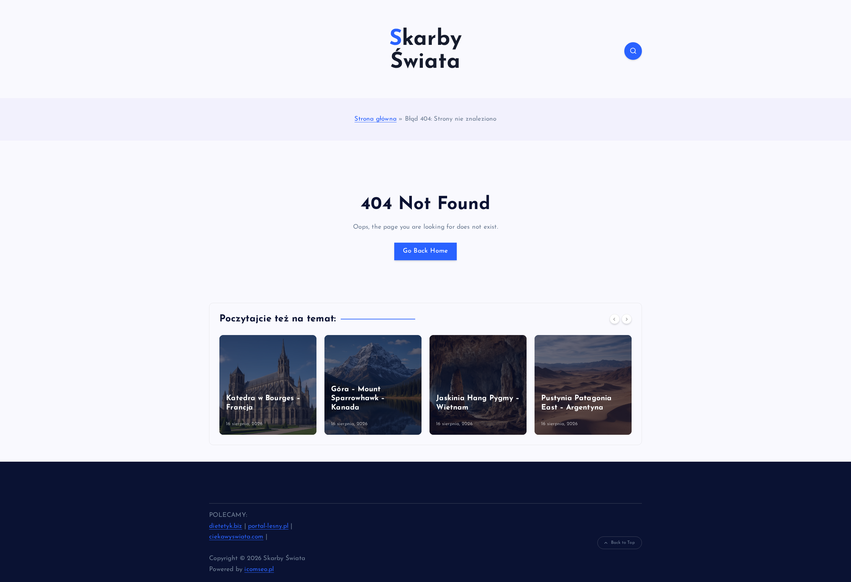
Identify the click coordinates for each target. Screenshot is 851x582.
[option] (267, 385)
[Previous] (615, 319)
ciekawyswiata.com (236, 537)
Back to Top (623, 542)
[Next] (627, 319)
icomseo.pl (259, 569)
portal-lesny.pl (268, 526)
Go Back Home (425, 251)
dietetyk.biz (225, 526)
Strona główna (375, 119)
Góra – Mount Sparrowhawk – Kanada (358, 398)
